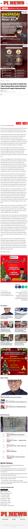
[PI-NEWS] (14, 3)
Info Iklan (22, 519)
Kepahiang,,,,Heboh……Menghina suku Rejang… (16, 441)
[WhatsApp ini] (26, 287)
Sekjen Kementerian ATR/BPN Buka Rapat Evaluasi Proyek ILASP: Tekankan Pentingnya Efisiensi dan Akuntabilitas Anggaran (7, 330)
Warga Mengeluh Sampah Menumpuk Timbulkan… (16, 457)
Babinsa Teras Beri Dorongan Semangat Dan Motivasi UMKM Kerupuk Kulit (6, 343)
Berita (2, 396)
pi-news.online (10, 125)
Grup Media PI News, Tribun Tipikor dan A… (16, 446)
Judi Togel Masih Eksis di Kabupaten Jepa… (15, 435)
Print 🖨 (19, 123)
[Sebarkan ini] (16, 287)
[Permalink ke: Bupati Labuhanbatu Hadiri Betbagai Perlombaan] (21, 311)
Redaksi (14, 519)
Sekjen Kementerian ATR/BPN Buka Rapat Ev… (16, 407)
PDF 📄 (25, 123)
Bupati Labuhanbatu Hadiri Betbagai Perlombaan (19, 317)
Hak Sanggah (5, 519)
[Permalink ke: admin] (2, 91)
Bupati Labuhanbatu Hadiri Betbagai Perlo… (16, 402)
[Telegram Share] (22, 287)
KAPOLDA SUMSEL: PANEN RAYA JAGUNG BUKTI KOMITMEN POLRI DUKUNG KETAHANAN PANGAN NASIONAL (21, 330)
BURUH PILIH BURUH (12, 451)
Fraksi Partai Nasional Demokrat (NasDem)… (11, 397)
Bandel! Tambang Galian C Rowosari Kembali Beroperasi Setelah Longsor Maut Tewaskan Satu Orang (21, 343)
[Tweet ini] (19, 287)
